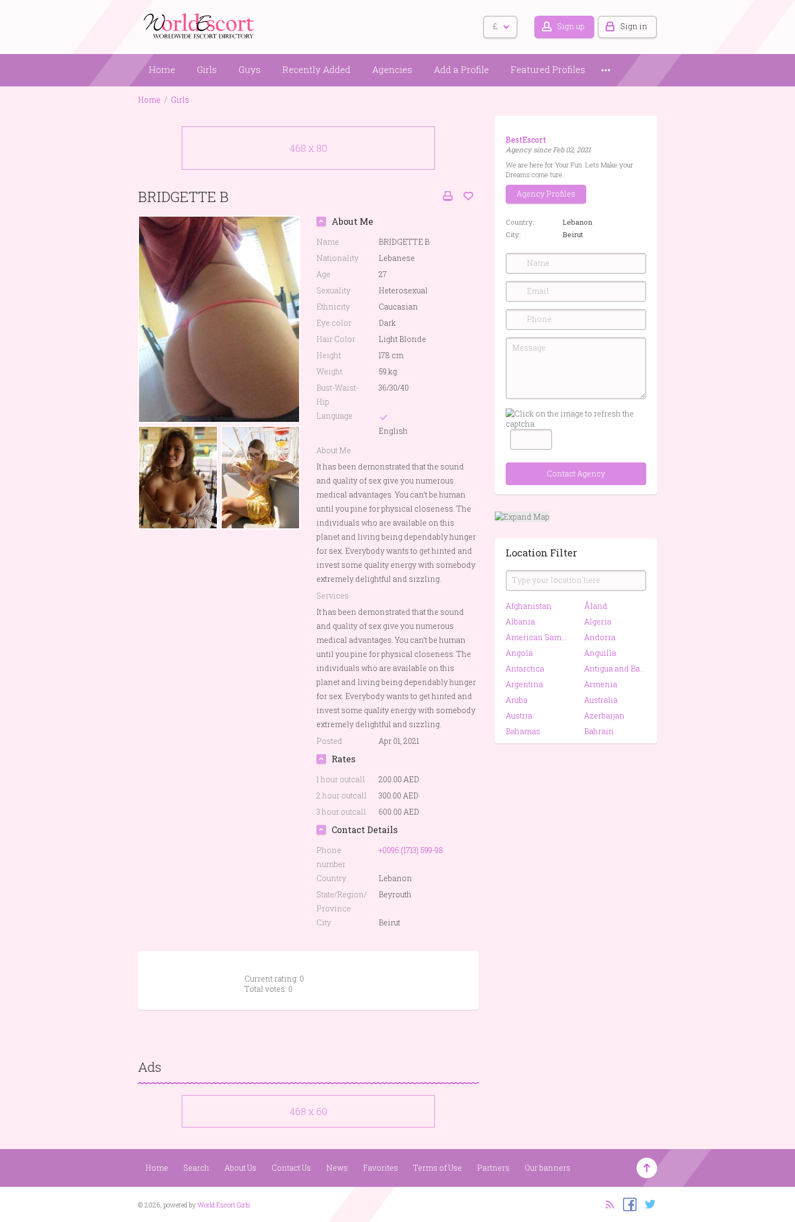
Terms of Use (437, 1168)
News (337, 1168)
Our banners (548, 1168)
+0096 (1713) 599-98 (411, 850)
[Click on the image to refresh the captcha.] (576, 418)
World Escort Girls (223, 1204)
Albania (520, 621)
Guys (250, 69)
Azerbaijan (604, 715)
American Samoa (537, 637)
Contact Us (291, 1168)
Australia (601, 700)
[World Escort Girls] (200, 25)
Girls (207, 69)
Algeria (597, 621)
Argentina (524, 684)
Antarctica (525, 668)
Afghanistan (529, 606)
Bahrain (599, 731)
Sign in (633, 26)
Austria (519, 715)
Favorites (380, 1168)
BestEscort (526, 140)
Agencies (392, 69)
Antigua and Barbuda (615, 668)
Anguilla (600, 653)
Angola (519, 653)
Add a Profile (461, 69)
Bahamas (523, 731)
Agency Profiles (545, 194)
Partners (493, 1168)
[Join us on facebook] (627, 1203)
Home (162, 69)
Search (196, 1168)
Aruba (516, 700)
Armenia (600, 684)
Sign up (571, 26)
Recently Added (316, 69)
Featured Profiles (548, 69)
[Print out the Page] (448, 196)
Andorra (599, 637)
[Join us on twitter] (647, 1203)
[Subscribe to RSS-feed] (606, 1203)
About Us (240, 1168)
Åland (595, 606)
